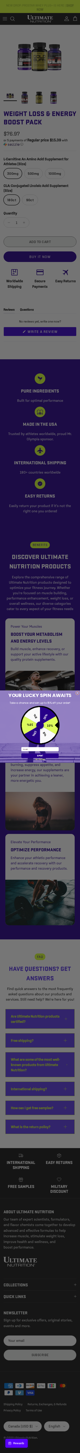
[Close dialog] (77, 693)
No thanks (40, 759)
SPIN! (40, 755)
